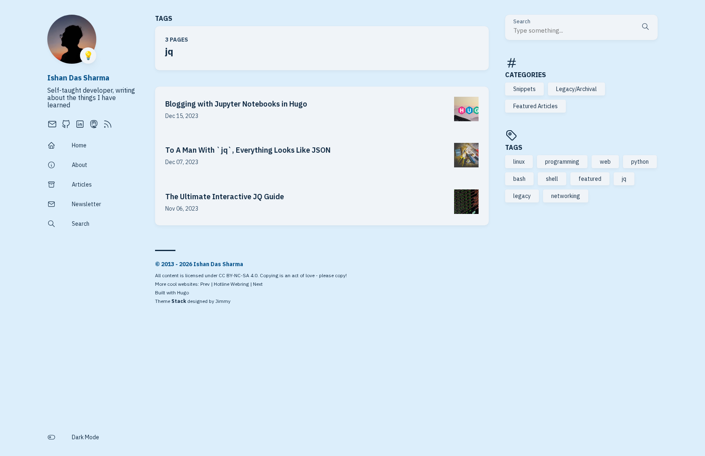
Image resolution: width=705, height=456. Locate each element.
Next (258, 284)
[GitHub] (66, 126)
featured (590, 178)
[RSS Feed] (108, 126)
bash (519, 178)
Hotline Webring (231, 284)
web (605, 161)
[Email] (52, 126)
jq (624, 178)
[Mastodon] (94, 126)
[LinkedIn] (80, 126)
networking (565, 196)
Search (521, 22)
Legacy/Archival (576, 89)
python (640, 161)
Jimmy (223, 301)
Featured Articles (535, 106)
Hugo (183, 292)
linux (519, 161)
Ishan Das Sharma (78, 77)
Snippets (524, 89)
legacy (522, 196)
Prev (205, 284)
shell (552, 178)
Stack (178, 301)
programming (562, 161)
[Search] (645, 27)
